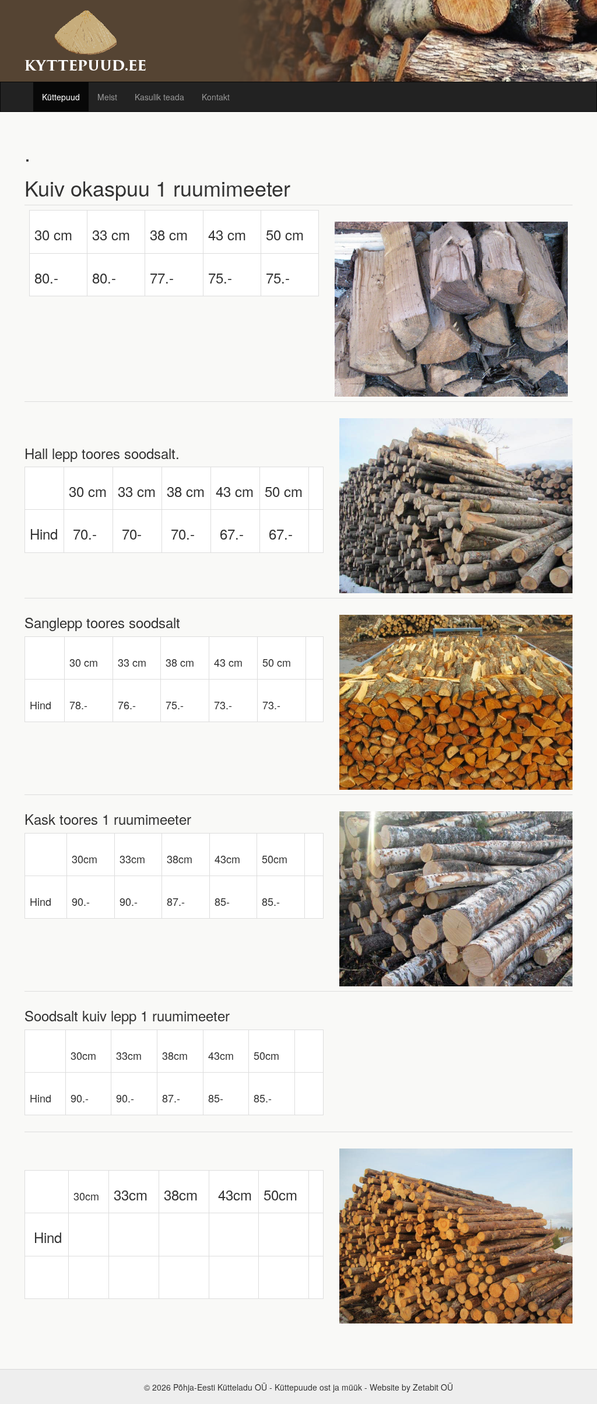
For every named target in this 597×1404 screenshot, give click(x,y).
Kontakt (216, 97)
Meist (107, 97)
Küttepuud (61, 97)
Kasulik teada (159, 97)
